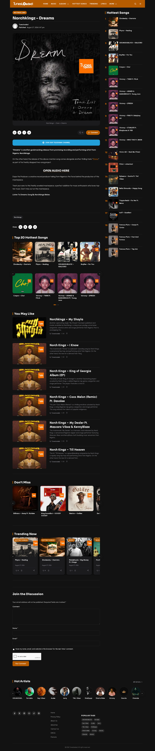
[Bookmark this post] (67, 333)
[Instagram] (24, 713)
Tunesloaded (23, 25)
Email (15, 639)
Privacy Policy (55, 717)
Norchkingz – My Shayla (66, 319)
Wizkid (92, 734)
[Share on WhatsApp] (15, 133)
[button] (24, 133)
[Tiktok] (34, 713)
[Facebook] (15, 713)
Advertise (54, 725)
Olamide (84, 734)
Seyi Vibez (85, 723)
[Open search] (135, 4)
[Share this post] (33, 570)
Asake (93, 723)
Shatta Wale (85, 730)
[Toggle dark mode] (140, 4)
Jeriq (99, 723)
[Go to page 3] (58, 304)
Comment (94, 133)
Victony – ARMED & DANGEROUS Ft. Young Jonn (67, 298)
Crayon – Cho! (19, 296)
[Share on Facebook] (29, 133)
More (111, 4)
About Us (54, 721)
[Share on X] (19, 133)
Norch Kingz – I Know (64, 345)
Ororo (95, 159)
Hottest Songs (79, 4)
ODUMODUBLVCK (87, 719)
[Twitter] (19, 713)
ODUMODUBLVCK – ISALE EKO (130, 43)
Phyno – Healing (42, 264)
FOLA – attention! (126, 164)
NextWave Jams (20, 12)
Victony (94, 730)
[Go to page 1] (55, 304)
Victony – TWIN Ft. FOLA (128, 79)
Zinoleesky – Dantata (22, 264)
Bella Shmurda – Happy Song (130, 188)
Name (15, 628)
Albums (62, 4)
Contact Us (55, 729)
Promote (54, 737)
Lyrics (103, 4)
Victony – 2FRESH (88, 296)
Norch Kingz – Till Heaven (67, 449)
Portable (97, 719)
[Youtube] (29, 713)
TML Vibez (85, 727)
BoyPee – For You (87, 264)
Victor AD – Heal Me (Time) (129, 152)
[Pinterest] (39, 713)
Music (53, 4)
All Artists (137, 682)
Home (45, 4)
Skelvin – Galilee (75, 513)
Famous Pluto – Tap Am (128, 249)
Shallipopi (94, 727)
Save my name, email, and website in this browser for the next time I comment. (44, 649)
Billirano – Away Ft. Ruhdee (24, 513)
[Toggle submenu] (68, 3)
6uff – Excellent (125, 213)
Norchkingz (18, 217)
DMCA (53, 733)
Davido (101, 730)
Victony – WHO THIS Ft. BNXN (130, 140)
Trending (94, 4)
